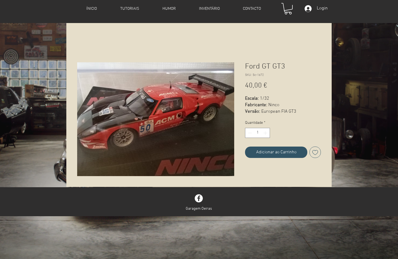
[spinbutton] (257, 133)
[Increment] (265, 133)
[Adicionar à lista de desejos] (315, 152)
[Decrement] (249, 133)
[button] (288, 8)
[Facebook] (199, 198)
